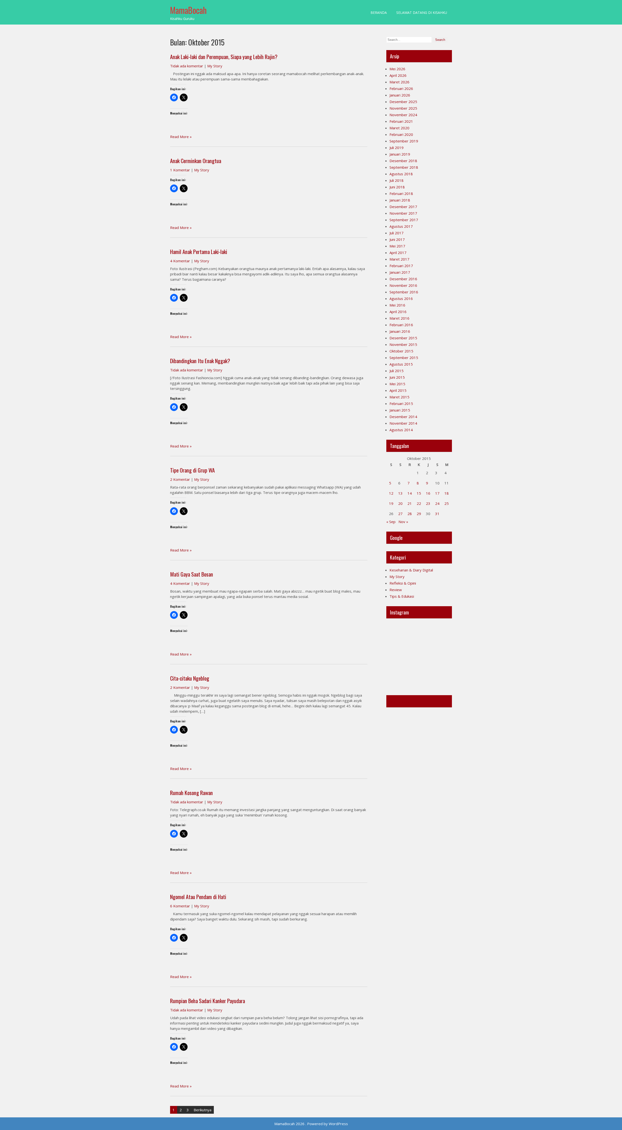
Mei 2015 (397, 383)
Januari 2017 (399, 272)
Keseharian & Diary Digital (411, 570)
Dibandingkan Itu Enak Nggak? (200, 361)
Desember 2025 (403, 101)
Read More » (181, 136)
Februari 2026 (401, 88)
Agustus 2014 (401, 429)
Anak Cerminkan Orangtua (195, 161)
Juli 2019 (396, 147)
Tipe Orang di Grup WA (192, 470)
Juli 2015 (396, 370)
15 (419, 493)
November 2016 (403, 285)
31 (437, 513)
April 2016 (397, 311)
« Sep (391, 521)
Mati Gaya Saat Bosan (191, 574)
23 (428, 503)
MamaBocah (188, 10)
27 (400, 513)
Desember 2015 (403, 337)
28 (409, 513)
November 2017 (403, 213)
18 (446, 493)
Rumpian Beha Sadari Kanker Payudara (207, 1001)
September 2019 (403, 141)
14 (409, 493)
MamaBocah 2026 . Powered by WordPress (311, 1123)
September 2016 (403, 291)
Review (395, 589)
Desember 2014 (403, 416)
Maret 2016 (399, 318)
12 (391, 493)
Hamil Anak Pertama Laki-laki (198, 251)
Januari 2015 (399, 410)
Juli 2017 (396, 232)
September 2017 (403, 219)
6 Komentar (180, 905)
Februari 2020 (401, 134)
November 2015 (403, 344)
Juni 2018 (397, 186)
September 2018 (403, 167)
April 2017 (397, 252)
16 (428, 493)
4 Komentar (180, 260)
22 (419, 503)
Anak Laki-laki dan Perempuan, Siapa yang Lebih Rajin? (223, 57)
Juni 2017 (397, 239)
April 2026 (397, 75)
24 (437, 503)
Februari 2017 (401, 265)
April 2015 (397, 390)
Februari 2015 (401, 403)
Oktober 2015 (401, 351)
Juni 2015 (397, 377)
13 (400, 493)
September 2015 (403, 357)
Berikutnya (202, 1109)
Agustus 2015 (401, 364)
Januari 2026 (399, 95)
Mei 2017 (397, 246)
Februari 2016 (401, 324)
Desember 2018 (403, 160)
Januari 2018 (399, 200)
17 (437, 493)
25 (446, 503)
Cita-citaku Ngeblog (189, 678)
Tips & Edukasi (401, 596)
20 (400, 503)
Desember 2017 (403, 206)
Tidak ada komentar (186, 65)
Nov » (403, 521)
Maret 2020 (399, 127)
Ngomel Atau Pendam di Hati (198, 897)
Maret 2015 (399, 396)
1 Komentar (180, 169)
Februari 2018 (401, 193)
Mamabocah (401, 701)
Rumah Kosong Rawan (191, 792)
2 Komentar (180, 479)
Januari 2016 (399, 331)
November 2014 (403, 423)
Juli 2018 (396, 180)
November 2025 (403, 108)
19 (391, 503)
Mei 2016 (397, 305)
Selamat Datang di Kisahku (421, 12)
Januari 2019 (399, 154)
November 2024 (403, 114)
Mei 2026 (397, 68)
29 (419, 513)
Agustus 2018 (401, 173)
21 (409, 503)
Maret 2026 (399, 81)
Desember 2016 (403, 278)
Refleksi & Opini (402, 583)
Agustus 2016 (401, 298)
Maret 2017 (399, 259)
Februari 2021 (401, 121)
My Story (214, 65)
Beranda (379, 12)
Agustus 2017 (401, 226)
